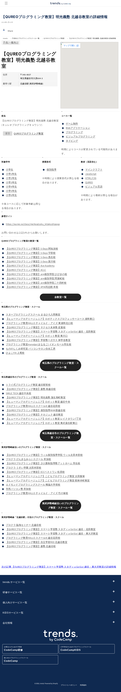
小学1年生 (11, 173)
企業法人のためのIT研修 (13, 648)
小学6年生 (11, 195)
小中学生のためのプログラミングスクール (75, 648)
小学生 (9, 169)
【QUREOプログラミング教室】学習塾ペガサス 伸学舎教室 (38, 340)
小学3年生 (11, 182)
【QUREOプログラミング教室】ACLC (26, 269)
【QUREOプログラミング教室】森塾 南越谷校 (31, 389)
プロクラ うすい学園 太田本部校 (23, 467)
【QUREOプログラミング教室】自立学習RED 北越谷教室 (36, 542)
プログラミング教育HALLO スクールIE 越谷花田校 (33, 406)
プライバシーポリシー (69, 685)
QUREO (89, 182)
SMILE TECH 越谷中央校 (18, 393)
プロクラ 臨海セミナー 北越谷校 (23, 524)
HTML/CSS (90, 178)
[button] (6, 3)
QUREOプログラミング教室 (54, 38)
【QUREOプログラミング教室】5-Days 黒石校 (31, 257)
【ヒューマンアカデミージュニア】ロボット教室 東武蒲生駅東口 (41, 423)
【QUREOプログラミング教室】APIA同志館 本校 (32, 286)
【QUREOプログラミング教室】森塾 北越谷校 (31, 546)
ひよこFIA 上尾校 (15, 352)
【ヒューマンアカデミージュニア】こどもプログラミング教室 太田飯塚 (45, 476)
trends (5, 38)
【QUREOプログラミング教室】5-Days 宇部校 (31, 252)
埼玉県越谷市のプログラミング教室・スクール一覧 (60, 435)
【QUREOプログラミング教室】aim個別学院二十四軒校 (36, 282)
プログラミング (74, 132)
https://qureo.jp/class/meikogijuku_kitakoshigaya (33, 224)
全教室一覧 (60, 297)
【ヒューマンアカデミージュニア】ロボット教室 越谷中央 (38, 401)
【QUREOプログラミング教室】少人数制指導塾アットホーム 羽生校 (43, 463)
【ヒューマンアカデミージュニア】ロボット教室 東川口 (37, 335)
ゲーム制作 (72, 123)
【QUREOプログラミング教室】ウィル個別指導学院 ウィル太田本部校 (44, 454)
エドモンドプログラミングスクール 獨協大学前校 (33, 484)
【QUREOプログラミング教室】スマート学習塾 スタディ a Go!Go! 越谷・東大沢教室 (52, 533)
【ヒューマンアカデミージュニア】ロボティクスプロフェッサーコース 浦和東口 (50, 318)
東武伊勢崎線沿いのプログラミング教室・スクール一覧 (60, 505)
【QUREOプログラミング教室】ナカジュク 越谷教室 (34, 414)
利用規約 (83, 685)
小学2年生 (11, 178)
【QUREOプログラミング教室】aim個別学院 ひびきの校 (36, 274)
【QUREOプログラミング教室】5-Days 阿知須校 (32, 248)
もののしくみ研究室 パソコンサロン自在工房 (30, 348)
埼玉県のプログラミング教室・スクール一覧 (60, 365)
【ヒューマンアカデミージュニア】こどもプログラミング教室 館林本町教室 (48, 480)
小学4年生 (11, 186)
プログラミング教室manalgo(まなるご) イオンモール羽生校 (38, 344)
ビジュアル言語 (93, 186)
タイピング (72, 140)
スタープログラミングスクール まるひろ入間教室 (33, 314)
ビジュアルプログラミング (80, 136)
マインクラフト (93, 169)
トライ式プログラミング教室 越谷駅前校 (28, 384)
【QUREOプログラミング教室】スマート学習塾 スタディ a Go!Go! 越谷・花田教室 (51, 331)
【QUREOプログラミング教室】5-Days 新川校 (31, 261)
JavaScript (90, 173)
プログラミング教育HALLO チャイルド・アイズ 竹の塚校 (37, 493)
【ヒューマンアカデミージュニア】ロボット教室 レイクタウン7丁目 (43, 418)
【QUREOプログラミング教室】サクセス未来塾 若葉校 (36, 327)
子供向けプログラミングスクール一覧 (26, 38)
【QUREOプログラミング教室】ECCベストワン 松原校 (35, 471)
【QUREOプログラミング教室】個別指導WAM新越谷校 (35, 410)
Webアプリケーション (78, 127)
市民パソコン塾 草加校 (18, 488)
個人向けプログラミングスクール (16, 659)
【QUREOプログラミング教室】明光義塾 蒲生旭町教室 (36, 397)
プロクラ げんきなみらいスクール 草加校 (28, 459)
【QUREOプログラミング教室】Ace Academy (30, 265)
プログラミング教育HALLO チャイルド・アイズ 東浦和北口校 (39, 323)
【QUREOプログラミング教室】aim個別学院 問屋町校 (35, 278)
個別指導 (51, 169)
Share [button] (10, 31)
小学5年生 (11, 190)
